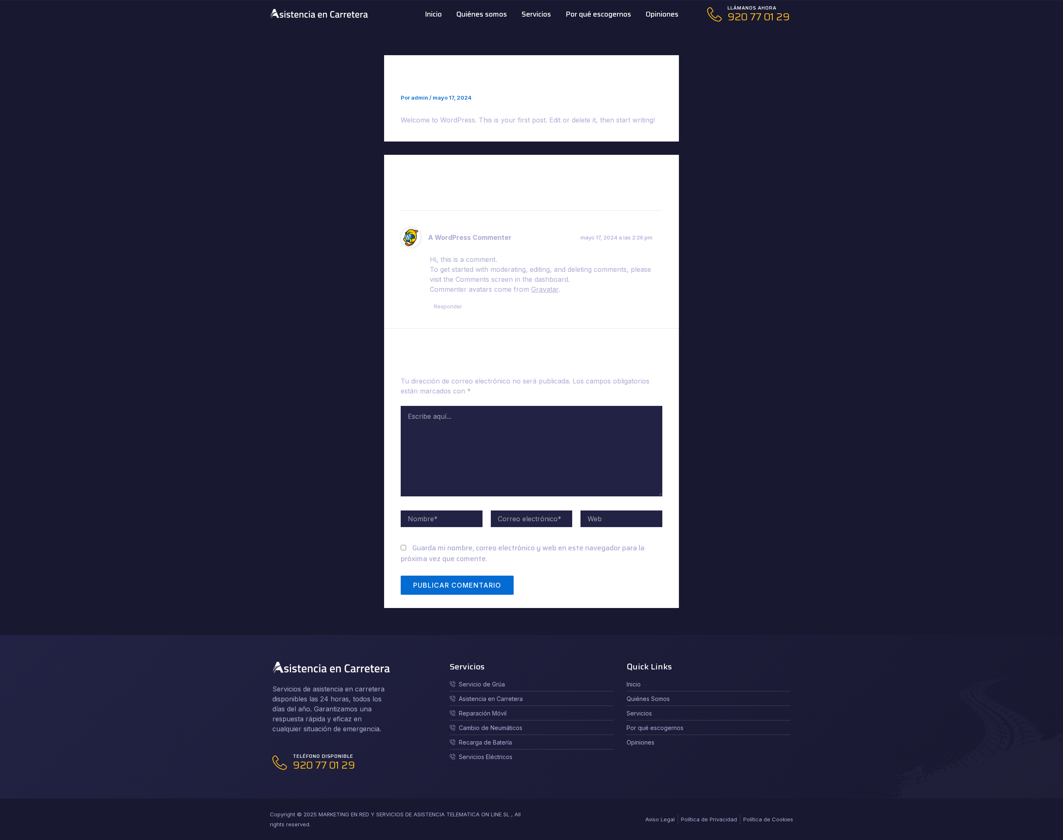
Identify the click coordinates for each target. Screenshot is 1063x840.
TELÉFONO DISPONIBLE (323, 756)
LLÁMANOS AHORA (751, 8)
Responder (448, 306)
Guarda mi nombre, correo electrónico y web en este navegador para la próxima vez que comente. (522, 553)
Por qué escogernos (598, 14)
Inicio (433, 14)
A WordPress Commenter (470, 238)
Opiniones (662, 14)
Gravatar (544, 289)
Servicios (536, 14)
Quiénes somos (481, 14)
